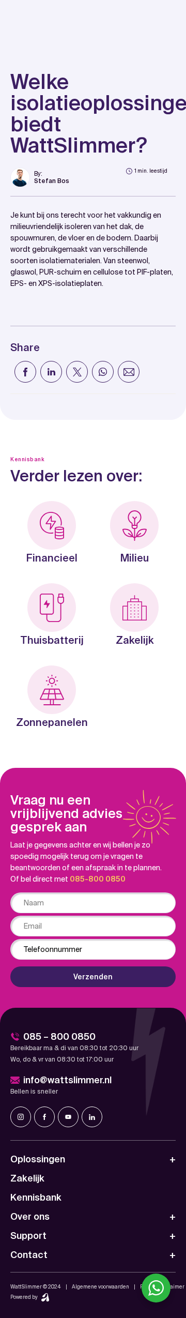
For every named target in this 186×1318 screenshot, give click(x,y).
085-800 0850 (98, 879)
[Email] (129, 372)
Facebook (44, 1117)
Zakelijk (27, 1178)
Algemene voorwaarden (100, 1287)
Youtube (68, 1117)
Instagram (20, 1117)
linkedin (92, 1117)
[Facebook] (25, 372)
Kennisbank (35, 1197)
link (39, 177)
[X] (77, 372)
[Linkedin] (51, 372)
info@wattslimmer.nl (67, 1079)
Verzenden (93, 977)
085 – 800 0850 (59, 1036)
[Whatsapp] (103, 372)
